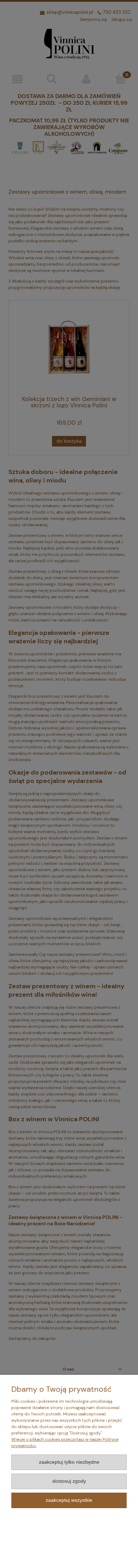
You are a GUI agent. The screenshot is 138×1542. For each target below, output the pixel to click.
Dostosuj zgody (69, 1481)
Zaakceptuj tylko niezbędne (69, 1462)
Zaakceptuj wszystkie (69, 1500)
